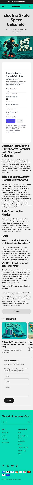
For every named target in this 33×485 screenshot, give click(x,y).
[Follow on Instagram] (8, 465)
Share (17, 311)
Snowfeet (4, 439)
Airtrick (4, 436)
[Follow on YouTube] (12, 465)
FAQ (19, 454)
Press (20, 444)
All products (5, 442)
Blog (19, 432)
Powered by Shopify (16, 479)
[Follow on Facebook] (3, 465)
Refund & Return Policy (23, 437)
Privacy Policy (7, 370)
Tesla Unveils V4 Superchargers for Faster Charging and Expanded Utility (14, 344)
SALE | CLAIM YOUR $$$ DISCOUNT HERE (16, 1)
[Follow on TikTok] (17, 465)
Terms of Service (17, 370)
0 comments (18, 31)
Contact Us (21, 441)
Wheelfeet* (5, 432)
